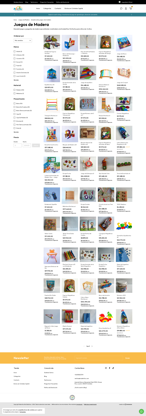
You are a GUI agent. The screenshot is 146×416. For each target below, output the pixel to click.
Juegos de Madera (23, 20)
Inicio (38, 8)
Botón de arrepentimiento (90, 404)
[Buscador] (121, 9)
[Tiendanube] (125, 405)
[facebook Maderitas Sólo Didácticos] (109, 368)
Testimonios (34, 2)
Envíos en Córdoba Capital (74, 8)
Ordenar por (19, 36)
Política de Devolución (62, 2)
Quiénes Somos (18, 2)
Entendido (23, 412)
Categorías (47, 8)
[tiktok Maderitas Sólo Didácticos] (113, 368)
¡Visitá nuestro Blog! (81, 387)
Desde (16, 142)
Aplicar (36, 145)
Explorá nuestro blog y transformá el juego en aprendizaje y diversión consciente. (73, 14)
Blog (26, 2)
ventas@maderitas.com (82, 378)
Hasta (24, 142)
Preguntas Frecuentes (47, 2)
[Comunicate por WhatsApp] (141, 411)
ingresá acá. (79, 404)
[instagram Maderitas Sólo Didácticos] (106, 368)
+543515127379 (79, 375)
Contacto (58, 8)
